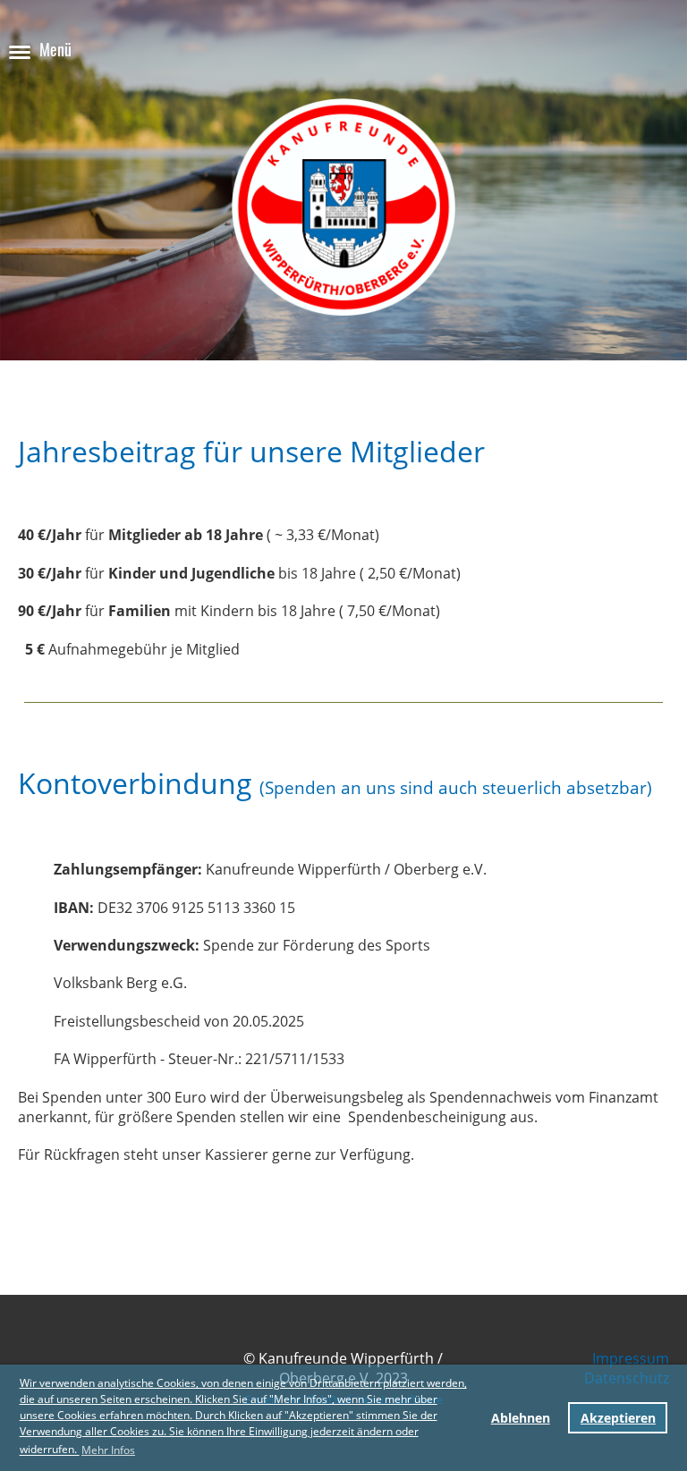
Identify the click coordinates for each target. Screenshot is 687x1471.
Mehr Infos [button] (108, 1450)
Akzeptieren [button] (618, 1417)
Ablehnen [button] (520, 1417)
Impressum (630, 1358)
